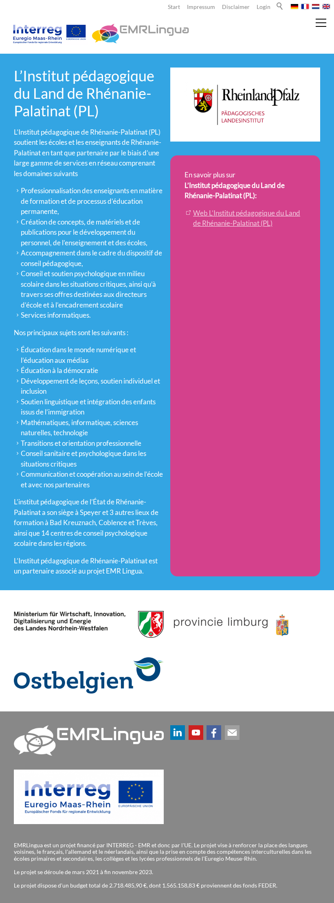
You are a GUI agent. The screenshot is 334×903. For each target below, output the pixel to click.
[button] (177, 732)
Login (263, 7)
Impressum (201, 7)
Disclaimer (236, 7)
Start (174, 7)
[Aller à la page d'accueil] (99, 33)
